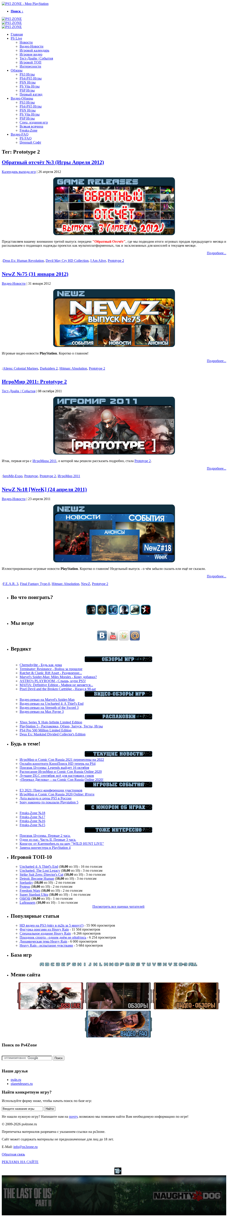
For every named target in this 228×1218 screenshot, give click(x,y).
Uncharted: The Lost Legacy (40, 870)
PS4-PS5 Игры (31, 78)
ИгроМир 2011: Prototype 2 (34, 382)
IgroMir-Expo (12, 476)
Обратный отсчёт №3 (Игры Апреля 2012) (53, 162)
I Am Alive (98, 260)
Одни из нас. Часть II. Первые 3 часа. (48, 839)
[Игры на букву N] (111, 965)
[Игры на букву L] (100, 965)
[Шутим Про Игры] (118, 809)
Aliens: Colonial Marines (20, 368)
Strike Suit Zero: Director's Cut (41, 874)
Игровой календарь (34, 50)
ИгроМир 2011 (69, 476)
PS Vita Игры (30, 86)
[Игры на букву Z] (175, 965)
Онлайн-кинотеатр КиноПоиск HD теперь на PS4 (58, 763)
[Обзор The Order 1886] (102, 613)
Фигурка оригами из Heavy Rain (44, 929)
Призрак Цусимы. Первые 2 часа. (45, 835)
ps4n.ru (16, 1080)
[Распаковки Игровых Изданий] (118, 718)
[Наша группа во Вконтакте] (102, 639)
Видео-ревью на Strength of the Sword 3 (49, 707)
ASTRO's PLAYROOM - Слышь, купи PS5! (53, 681)
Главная (17, 34)
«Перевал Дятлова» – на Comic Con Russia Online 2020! (61, 779)
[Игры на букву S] (138, 965)
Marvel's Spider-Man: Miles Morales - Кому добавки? (58, 677)
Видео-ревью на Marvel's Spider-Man (47, 699)
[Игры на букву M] (106, 965)
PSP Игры (27, 90)
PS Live (16, 38)
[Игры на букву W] (159, 965)
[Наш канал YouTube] (113, 639)
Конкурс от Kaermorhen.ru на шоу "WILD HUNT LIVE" (62, 843)
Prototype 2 (116, 260)
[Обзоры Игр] (118, 661)
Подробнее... (216, 253)
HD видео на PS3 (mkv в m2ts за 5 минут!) (51, 925)
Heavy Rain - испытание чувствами (46, 945)
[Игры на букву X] (165, 965)
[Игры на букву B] (47, 965)
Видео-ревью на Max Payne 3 (42, 711)
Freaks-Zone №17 (32, 817)
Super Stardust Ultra (34, 894)
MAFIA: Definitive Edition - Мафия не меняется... (56, 685)
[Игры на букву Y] (170, 965)
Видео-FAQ (19, 134)
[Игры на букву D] (58, 965)
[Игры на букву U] (149, 965)
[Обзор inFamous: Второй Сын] (146, 613)
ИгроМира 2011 (45, 461)
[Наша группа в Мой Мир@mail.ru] (135, 639)
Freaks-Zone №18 (32, 813)
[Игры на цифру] (183, 965)
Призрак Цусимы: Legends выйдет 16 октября (54, 767)
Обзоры (16, 70)
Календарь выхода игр (19, 172)
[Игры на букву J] (90, 965)
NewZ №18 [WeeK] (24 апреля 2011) (44, 489)
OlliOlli (25, 898)
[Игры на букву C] (52, 965)
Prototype (31, 476)
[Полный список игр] (192, 965)
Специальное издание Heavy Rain (45, 933)
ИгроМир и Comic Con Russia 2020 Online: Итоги (57, 794)
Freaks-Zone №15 (32, 825)
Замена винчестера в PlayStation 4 (45, 847)
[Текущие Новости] (118, 755)
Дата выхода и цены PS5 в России (45, 798)
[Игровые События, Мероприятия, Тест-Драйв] (118, 786)
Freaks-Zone (28, 130)
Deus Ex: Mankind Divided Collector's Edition (53, 734)
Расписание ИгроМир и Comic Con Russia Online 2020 (61, 771)
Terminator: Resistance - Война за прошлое (51, 669)
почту (73, 1116)
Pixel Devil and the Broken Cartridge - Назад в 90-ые (58, 689)
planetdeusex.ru (22, 1084)
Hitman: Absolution (73, 368)
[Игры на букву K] (95, 965)
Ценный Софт (30, 142)
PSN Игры (28, 82)
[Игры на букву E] (63, 965)
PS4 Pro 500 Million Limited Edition (45, 730)
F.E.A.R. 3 (10, 584)
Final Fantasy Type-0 (35, 584)
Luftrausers (27, 902)
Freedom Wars (30, 890)
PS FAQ (26, 138)
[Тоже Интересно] (118, 831)
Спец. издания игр (34, 122)
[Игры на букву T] (143, 965)
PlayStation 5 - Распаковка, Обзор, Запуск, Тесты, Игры (61, 726)
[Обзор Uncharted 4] (124, 613)
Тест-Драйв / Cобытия (18, 391)
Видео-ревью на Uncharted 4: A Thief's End (51, 703)
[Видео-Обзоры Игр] (118, 695)
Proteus (25, 886)
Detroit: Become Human (37, 878)
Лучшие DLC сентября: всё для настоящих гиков (57, 775)
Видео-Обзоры (22, 98)
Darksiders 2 (49, 368)
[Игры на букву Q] (127, 965)
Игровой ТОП (30, 62)
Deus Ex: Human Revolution (23, 260)
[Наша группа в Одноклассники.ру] (124, 639)
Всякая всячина (31, 126)
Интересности (30, 66)
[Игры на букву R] (132, 965)
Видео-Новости (31, 46)
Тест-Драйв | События (36, 58)
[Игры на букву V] (154, 965)
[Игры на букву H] (79, 965)
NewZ (85, 584)
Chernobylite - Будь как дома (41, 665)
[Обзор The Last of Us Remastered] (91, 613)
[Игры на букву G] (74, 965)
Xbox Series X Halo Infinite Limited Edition (51, 722)
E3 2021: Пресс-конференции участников (51, 790)
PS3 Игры (27, 74)
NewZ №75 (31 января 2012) (35, 274)
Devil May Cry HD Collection (67, 260)
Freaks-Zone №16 (32, 821)
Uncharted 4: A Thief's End (39, 866)
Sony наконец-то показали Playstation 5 (49, 802)
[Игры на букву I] (84, 965)
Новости (26, 42)
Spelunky (26, 882)
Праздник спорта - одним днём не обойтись (53, 937)
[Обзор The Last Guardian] (135, 613)
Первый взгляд (31, 94)
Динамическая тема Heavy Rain (43, 941)
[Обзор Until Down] (113, 613)
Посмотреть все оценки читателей (118, 906)
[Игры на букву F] (68, 965)
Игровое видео (31, 54)
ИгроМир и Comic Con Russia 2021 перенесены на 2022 (62, 759)
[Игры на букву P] (122, 965)
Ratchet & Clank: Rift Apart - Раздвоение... (51, 673)
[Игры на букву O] (116, 965)
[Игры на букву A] (42, 965)
